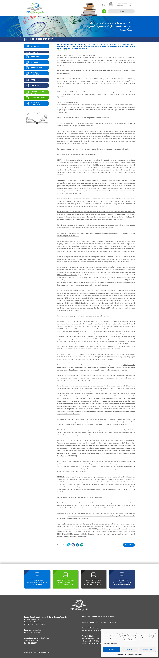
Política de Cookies (129, 640)
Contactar (35, 85)
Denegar (129, 649)
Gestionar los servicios (110, 643)
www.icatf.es (36, 630)
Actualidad (35, 46)
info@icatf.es (35, 632)
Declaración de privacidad (135, 654)
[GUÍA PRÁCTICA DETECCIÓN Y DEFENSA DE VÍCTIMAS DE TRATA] (122, 571)
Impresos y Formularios (36, 80)
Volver (129, 545)
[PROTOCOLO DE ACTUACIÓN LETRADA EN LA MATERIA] (37, 571)
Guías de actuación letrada (38, 92)
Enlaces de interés (38, 98)
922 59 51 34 (93, 641)
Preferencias (147, 649)
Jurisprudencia (37, 68)
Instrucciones (36, 62)
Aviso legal (28, 652)
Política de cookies (121, 654)
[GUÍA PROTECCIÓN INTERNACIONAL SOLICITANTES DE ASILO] (93, 571)
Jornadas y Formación (35, 73)
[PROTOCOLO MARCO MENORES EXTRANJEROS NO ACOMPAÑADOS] (65, 571)
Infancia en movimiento (35, 103)
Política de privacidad (42, 652)
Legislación (35, 57)
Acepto (111, 649)
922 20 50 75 (35, 640)
